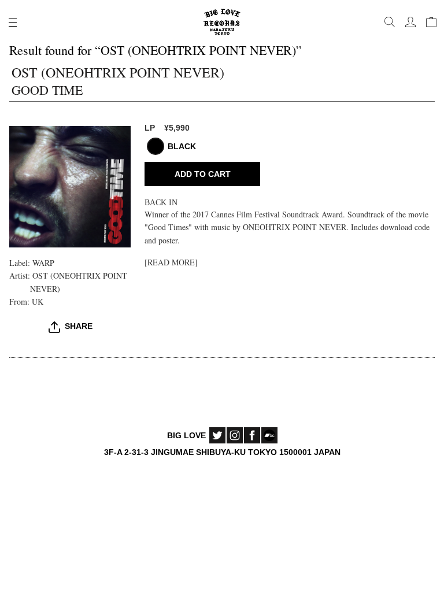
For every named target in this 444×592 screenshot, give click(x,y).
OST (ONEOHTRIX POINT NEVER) (118, 72)
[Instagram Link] (235, 435)
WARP (43, 262)
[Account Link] (410, 22)
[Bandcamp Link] (269, 435)
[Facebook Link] (252, 435)
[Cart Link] (431, 22)
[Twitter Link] (217, 435)
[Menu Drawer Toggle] (12, 22)
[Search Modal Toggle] (389, 22)
